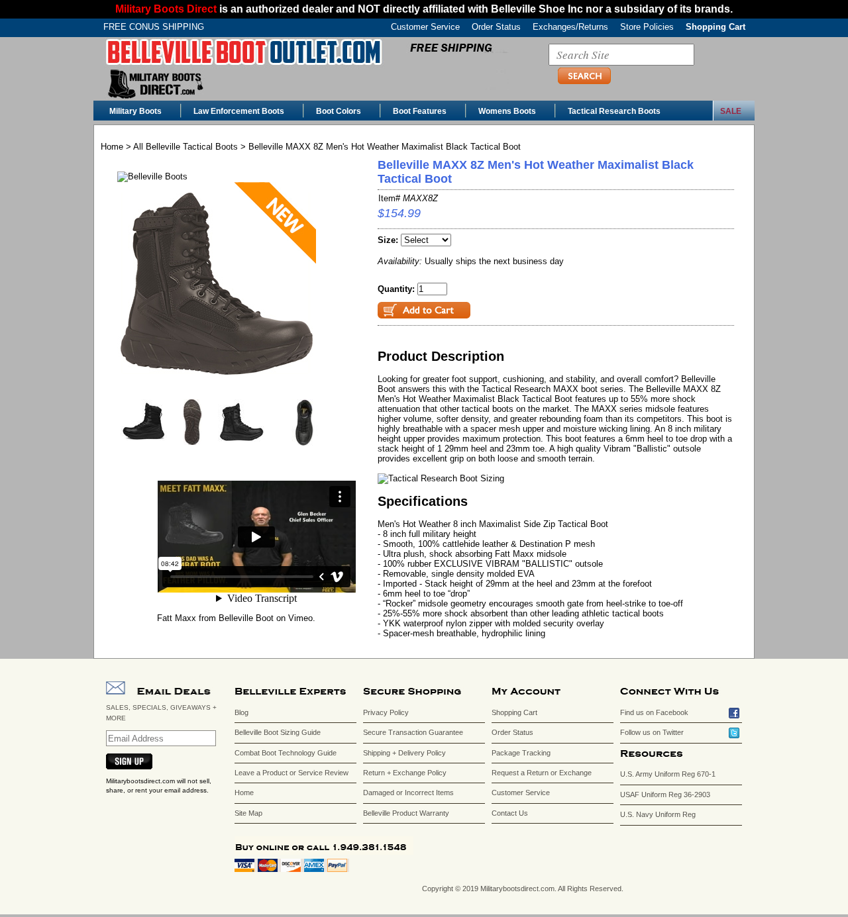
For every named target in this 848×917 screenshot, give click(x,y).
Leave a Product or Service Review (291, 773)
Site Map (248, 813)
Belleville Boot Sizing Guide (278, 732)
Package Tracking (521, 753)
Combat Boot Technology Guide (286, 753)
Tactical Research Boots (614, 111)
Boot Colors (338, 111)
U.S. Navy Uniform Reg (658, 814)
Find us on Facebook (654, 712)
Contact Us (510, 813)
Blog (241, 712)
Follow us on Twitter (652, 732)
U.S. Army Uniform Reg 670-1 (668, 774)
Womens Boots (507, 111)
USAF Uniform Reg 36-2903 (665, 794)
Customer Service (425, 27)
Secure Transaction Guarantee (413, 732)
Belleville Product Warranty (406, 813)
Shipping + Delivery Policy (404, 753)
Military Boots (135, 111)
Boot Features (420, 111)
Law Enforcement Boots (238, 111)
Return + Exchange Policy (405, 773)
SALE (730, 111)
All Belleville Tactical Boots (185, 147)
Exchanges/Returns (570, 27)
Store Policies (647, 27)
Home (112, 147)
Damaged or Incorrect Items (408, 792)
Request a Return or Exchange (542, 773)
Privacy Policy (386, 712)
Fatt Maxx (176, 618)
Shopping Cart (715, 27)
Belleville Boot (246, 618)
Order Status (496, 27)
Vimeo (300, 618)
